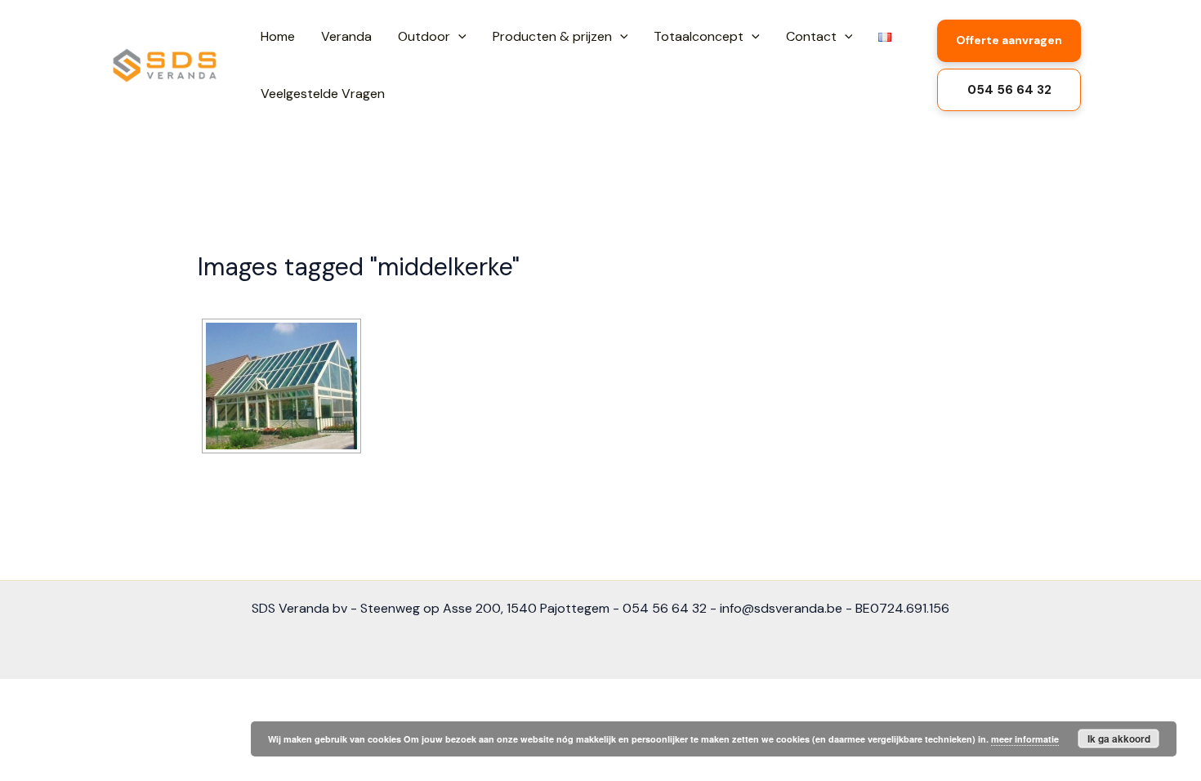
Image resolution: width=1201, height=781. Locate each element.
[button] (458, 36)
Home (278, 36)
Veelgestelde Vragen (323, 93)
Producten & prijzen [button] (552, 36)
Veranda (346, 36)
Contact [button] (811, 36)
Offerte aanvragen (1009, 40)
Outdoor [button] (424, 36)
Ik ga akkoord (1118, 738)
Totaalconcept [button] (698, 36)
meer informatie (1025, 739)
